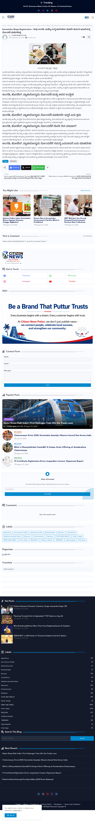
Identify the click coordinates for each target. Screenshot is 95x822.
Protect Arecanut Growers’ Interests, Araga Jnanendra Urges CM (40, 606)
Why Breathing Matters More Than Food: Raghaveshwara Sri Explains (42, 626)
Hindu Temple (77, 536)
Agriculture (7, 532)
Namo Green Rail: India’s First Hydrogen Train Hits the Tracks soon (30, 754)
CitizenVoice (71, 532)
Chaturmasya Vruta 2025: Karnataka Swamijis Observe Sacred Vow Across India (52, 435)
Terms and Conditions (72, 804)
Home (4, 25)
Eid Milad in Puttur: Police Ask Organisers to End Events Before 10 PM (47, 6)
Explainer (50, 536)
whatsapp (72, 276)
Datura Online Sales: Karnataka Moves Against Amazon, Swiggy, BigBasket (16, 220)
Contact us (35, 804)
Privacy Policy (46, 804)
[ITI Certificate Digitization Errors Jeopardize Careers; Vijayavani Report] (7, 461)
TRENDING (59, 540)
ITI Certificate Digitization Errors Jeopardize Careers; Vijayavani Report (48, 461)
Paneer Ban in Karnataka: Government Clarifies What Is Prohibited (46, 220)
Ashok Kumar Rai (36, 532)
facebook (26, 276)
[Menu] (3, 17)
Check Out (16, 810)
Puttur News (23, 540)
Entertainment (39, 536)
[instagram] (43, 10)
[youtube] (56, 10)
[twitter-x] (52, 10)
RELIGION (34, 540)
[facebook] (38, 10)
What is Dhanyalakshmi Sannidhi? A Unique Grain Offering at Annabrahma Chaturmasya (50, 448)
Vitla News (82, 540)
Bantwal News (50, 532)
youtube (72, 281)
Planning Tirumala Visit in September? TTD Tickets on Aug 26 (38, 616)
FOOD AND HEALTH (63, 536)
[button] (87, 17)
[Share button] (47, 167)
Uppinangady (70, 540)
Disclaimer (58, 804)
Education (27, 536)
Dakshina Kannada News (12, 536)
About (25, 804)
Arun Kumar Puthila (20, 532)
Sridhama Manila (46, 540)
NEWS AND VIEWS (10, 540)
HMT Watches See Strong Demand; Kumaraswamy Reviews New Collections (75, 220)
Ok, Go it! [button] (10, 815)
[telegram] (47, 10)
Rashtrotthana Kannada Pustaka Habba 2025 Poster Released (28, 779)
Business (10, 25)
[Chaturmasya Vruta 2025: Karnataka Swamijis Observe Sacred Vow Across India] (7, 435)
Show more (85, 190)
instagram (26, 281)
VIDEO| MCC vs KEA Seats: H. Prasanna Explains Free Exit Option (40, 636)
